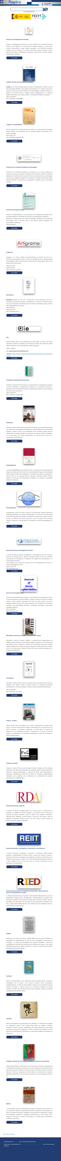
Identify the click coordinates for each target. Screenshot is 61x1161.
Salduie (8, 933)
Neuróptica (9, 678)
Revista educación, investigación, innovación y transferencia (25, 848)
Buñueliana (10, 295)
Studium (9, 976)
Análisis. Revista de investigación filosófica (20, 82)
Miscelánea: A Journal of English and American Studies (23, 635)
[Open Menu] (1, 1)
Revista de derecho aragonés (15, 806)
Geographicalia (11, 465)
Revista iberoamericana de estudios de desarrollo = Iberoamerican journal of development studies (27, 891)
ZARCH (8, 1104)
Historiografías (11, 508)
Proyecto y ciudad (11, 763)
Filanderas (9, 422)
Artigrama (9, 252)
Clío (7, 337)
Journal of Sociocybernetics (14, 593)
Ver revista (14, 58)
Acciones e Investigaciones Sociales (17, 39)
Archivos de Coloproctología (15, 210)
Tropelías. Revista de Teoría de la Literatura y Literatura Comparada (27, 1061)
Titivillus (9, 1018)
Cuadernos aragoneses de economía (17, 380)
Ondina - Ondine (11, 720)
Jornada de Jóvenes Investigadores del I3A (19, 550)
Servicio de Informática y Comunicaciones (32, 1144)
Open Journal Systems (9, 1134)
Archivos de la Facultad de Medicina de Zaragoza (21, 167)
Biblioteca (16, 1141)
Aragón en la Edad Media (14, 124)
